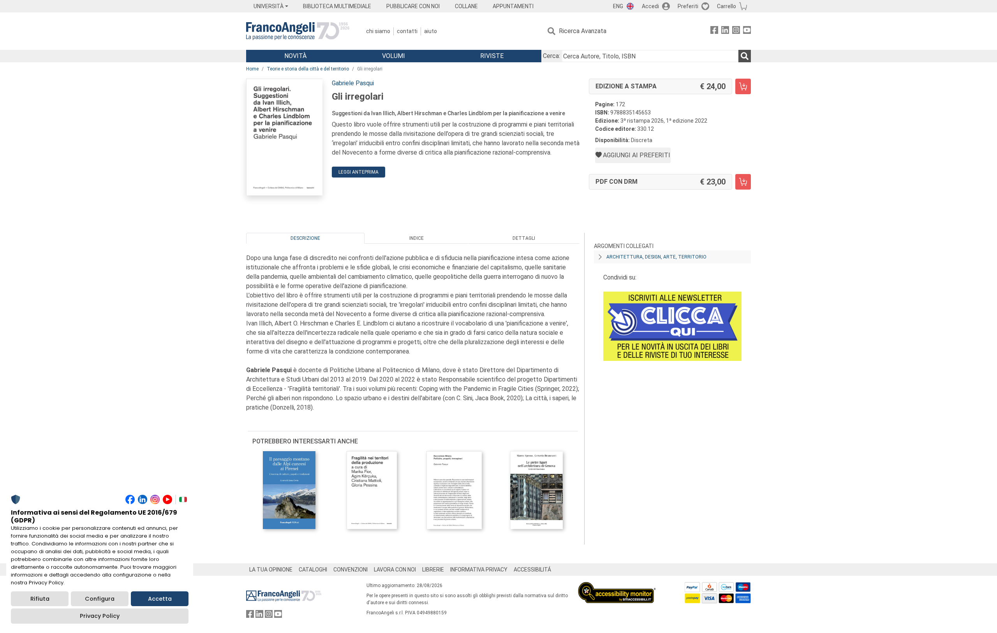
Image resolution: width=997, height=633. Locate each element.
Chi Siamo (378, 31)
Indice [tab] (416, 238)
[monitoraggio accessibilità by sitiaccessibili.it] (617, 586)
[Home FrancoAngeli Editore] (297, 31)
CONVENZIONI (350, 569)
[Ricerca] (744, 56)
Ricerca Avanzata (582, 31)
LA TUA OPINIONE (270, 569)
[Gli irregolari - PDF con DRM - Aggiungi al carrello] (743, 182)
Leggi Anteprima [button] (358, 172)
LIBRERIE (433, 569)
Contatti (407, 31)
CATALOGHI (313, 569)
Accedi (650, 6)
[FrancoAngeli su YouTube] (747, 31)
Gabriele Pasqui (353, 83)
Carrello (726, 6)
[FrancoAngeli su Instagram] (736, 31)
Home (252, 69)
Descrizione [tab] (305, 238)
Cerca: (551, 56)
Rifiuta (39, 599)
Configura (99, 599)
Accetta (160, 599)
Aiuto (430, 31)
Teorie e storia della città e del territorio (308, 69)
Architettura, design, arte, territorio (656, 257)
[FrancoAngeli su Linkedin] (725, 31)
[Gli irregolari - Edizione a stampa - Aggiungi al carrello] (743, 86)
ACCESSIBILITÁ (532, 569)
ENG (618, 6)
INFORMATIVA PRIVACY (478, 569)
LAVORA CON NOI (395, 569)
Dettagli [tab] (524, 238)
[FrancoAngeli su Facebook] (714, 31)
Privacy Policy (100, 616)
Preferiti (688, 6)
